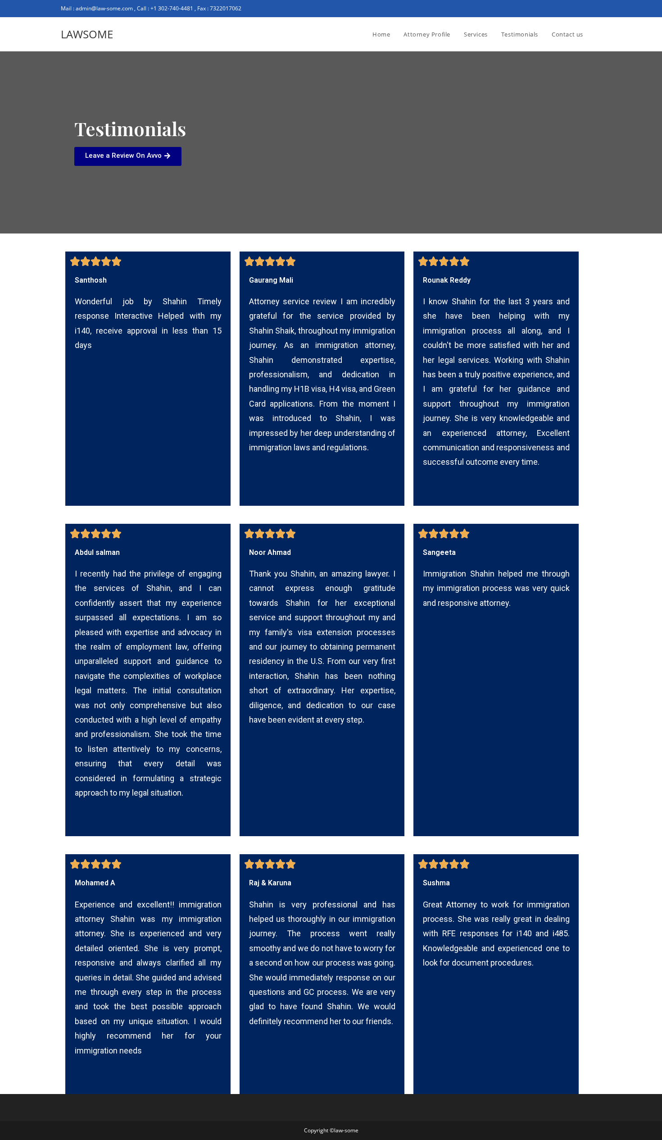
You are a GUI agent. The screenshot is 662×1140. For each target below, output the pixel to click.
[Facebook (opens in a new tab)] (578, 8)
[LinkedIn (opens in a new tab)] (597, 8)
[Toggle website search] (599, 34)
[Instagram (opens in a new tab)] (588, 8)
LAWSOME (87, 34)
